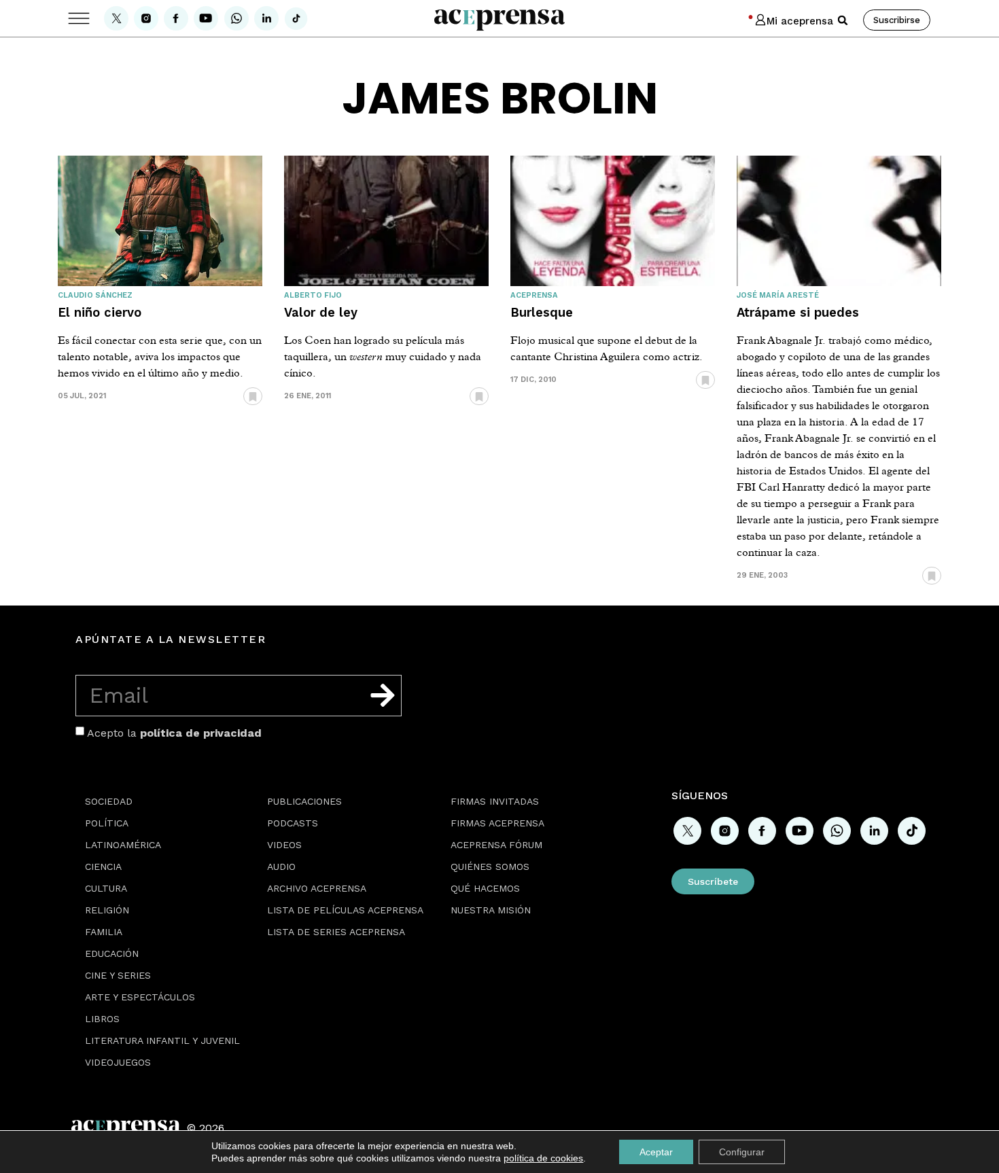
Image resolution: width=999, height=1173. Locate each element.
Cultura (106, 888)
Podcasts (292, 823)
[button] (842, 20)
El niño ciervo (99, 312)
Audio (281, 866)
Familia (103, 931)
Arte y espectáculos (140, 997)
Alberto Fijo (313, 295)
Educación (112, 953)
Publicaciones (304, 801)
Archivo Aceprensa (316, 888)
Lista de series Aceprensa (336, 931)
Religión (107, 910)
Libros (102, 1018)
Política (106, 823)
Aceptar (656, 1151)
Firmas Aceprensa (497, 823)
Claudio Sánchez (95, 295)
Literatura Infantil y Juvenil (162, 1040)
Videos (284, 844)
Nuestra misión (491, 910)
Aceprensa (534, 295)
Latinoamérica (123, 844)
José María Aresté (778, 295)
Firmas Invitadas (495, 801)
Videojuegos (118, 1062)
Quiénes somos (490, 866)
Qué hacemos (485, 888)
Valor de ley (320, 312)
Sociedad (109, 801)
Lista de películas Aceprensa (345, 910)
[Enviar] (382, 695)
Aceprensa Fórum (496, 844)
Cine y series (118, 975)
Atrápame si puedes (798, 312)
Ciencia (103, 866)
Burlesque (541, 312)
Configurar (742, 1151)
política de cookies (543, 1158)
